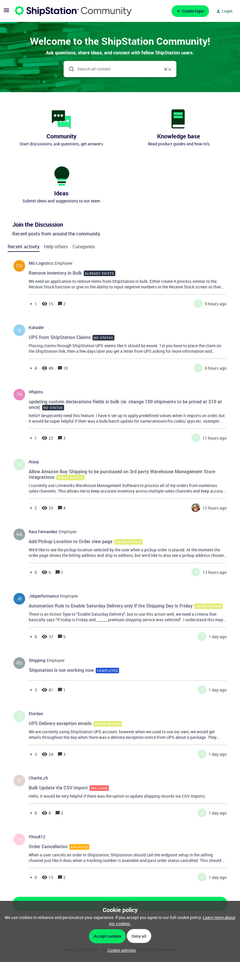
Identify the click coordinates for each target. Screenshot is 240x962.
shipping (37, 660)
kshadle (36, 328)
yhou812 (37, 837)
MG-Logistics (41, 263)
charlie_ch (38, 778)
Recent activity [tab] (24, 246)
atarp (34, 462)
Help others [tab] (56, 246)
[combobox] (120, 69)
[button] (120, 950)
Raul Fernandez (43, 532)
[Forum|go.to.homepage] (73, 11)
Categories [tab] (84, 246)
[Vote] (31, 303)
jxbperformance (44, 596)
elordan (36, 714)
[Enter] (69, 69)
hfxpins (36, 392)
